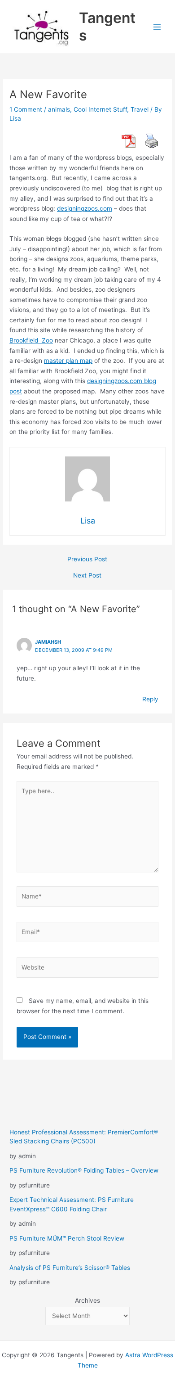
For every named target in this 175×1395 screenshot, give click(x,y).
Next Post (87, 576)
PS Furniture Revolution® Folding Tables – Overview (83, 1170)
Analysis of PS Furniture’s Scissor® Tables (69, 1267)
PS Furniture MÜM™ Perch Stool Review (66, 1238)
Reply (150, 699)
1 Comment (25, 109)
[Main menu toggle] (157, 27)
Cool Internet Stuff (100, 109)
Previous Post (87, 559)
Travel (140, 109)
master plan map (68, 360)
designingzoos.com (84, 208)
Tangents (107, 26)
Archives (87, 1300)
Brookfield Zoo (31, 340)
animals (59, 109)
